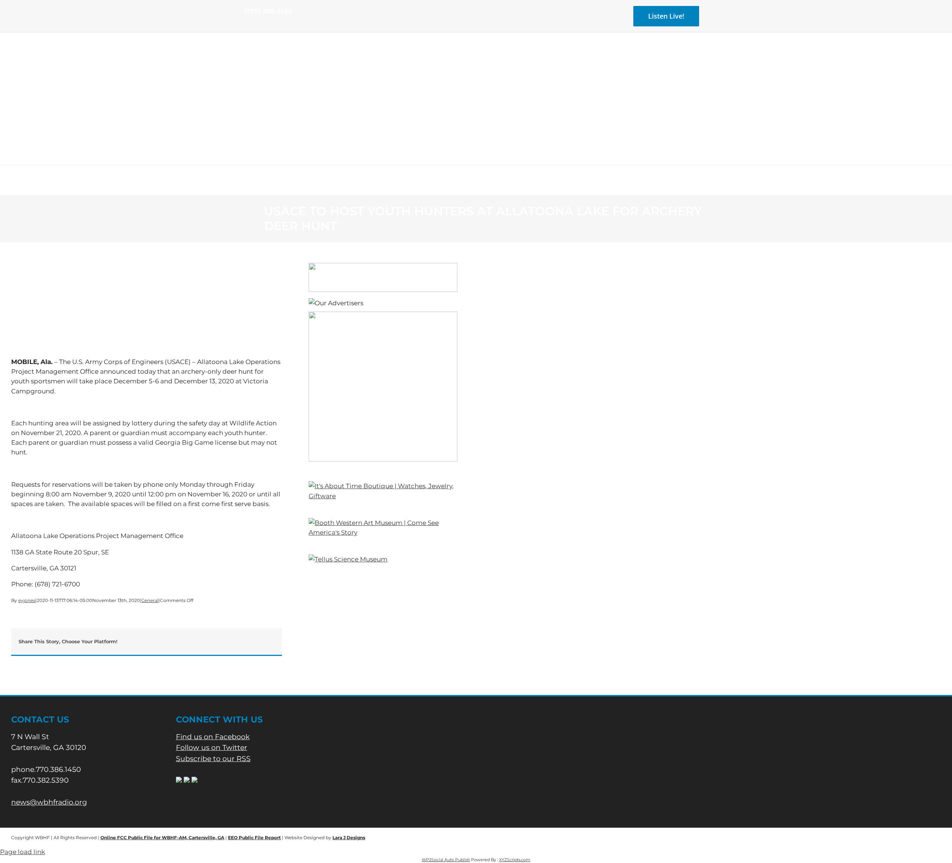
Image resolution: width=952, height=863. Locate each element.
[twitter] (258, 25)
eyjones (26, 600)
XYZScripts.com (514, 859)
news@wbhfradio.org (49, 802)
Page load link (22, 852)
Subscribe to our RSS (213, 758)
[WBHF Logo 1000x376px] (476, 57)
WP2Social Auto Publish (446, 859)
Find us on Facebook (213, 736)
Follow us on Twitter (211, 747)
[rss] (270, 25)
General (149, 600)
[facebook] (246, 25)
